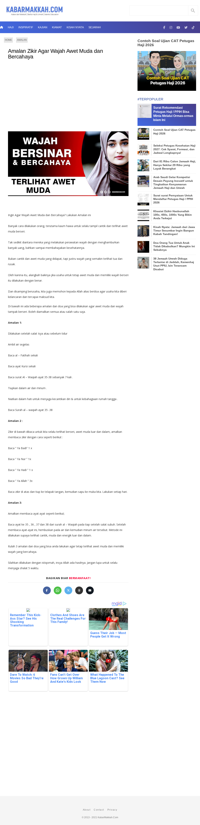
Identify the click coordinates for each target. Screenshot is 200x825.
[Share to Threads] (79, 590)
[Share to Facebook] (47, 590)
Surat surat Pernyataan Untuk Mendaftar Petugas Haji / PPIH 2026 (173, 199)
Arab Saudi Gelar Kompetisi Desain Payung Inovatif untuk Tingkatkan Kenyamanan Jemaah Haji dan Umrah (173, 182)
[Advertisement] (68, 94)
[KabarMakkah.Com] (164, 27)
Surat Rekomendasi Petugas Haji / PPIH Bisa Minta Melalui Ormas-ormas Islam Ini (173, 113)
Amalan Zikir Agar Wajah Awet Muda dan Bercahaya (55, 54)
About (87, 809)
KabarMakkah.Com (108, 817)
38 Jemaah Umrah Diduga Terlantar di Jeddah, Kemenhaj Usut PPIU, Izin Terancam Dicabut (173, 264)
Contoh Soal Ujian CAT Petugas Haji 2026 (166, 43)
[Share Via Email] (90, 590)
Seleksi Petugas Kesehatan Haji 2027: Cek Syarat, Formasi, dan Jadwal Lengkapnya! (174, 149)
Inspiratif (25, 27)
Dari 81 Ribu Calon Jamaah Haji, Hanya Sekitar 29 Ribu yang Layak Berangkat (174, 165)
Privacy (112, 809)
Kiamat (57, 27)
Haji (11, 27)
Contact (99, 809)
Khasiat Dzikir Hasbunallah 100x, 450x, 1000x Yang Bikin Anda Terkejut (172, 215)
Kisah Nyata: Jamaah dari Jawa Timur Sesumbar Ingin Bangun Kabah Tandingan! (174, 230)
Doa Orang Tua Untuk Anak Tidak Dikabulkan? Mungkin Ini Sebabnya (174, 246)
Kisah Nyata (75, 27)
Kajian (42, 27)
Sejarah (94, 27)
